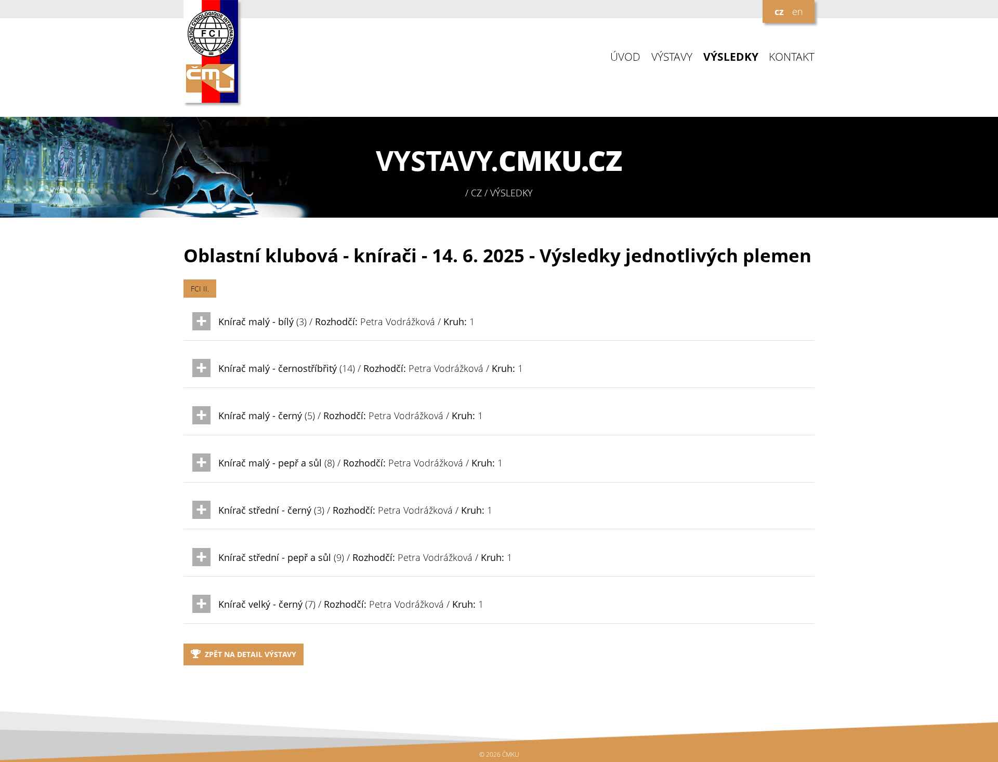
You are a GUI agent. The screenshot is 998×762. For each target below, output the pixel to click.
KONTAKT (792, 57)
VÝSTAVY (671, 57)
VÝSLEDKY (730, 57)
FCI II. (200, 288)
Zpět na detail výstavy (250, 654)
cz (779, 11)
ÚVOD (625, 57)
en (797, 11)
